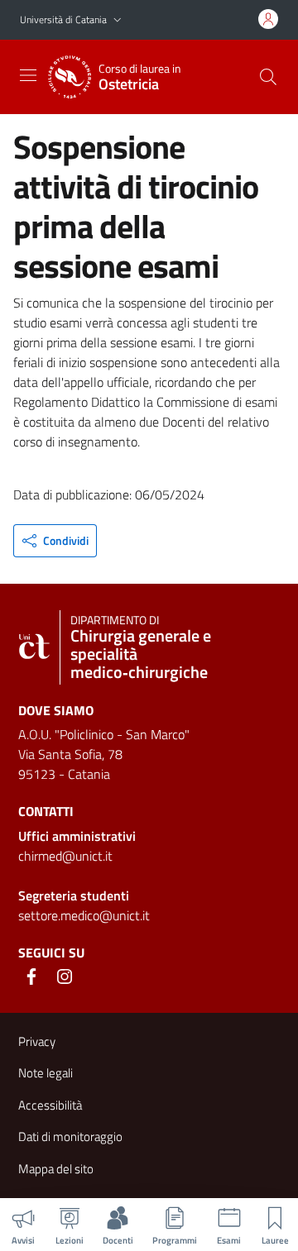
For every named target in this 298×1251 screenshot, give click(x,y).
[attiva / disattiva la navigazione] (28, 75)
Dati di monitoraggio (70, 1136)
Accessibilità (50, 1105)
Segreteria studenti (73, 895)
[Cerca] (268, 77)
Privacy (36, 1041)
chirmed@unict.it (65, 856)
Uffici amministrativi (77, 836)
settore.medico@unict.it (84, 915)
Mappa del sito (56, 1168)
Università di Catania (63, 19)
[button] (117, 20)
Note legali (45, 1072)
